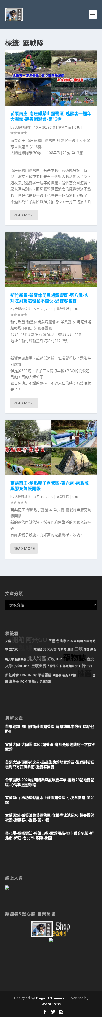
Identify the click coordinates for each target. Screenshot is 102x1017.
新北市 (9, 659)
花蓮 (86, 649)
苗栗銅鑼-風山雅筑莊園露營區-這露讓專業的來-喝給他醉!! (49, 729)
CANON (25, 675)
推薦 (84, 673)
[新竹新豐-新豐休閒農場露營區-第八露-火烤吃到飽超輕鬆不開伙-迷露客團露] (51, 259)
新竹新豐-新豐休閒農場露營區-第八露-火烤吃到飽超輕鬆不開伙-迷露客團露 (49, 298)
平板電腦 (45, 675)
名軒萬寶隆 (67, 666)
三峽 (78, 649)
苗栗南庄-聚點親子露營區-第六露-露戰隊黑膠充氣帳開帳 (49, 485)
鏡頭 (80, 641)
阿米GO (36, 639)
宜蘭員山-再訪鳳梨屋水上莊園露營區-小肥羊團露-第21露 (50, 800)
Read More (24, 215)
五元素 (13, 649)
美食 (93, 649)
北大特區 (36, 658)
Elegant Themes (50, 998)
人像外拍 (53, 666)
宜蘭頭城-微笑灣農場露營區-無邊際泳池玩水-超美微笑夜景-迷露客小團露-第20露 (49, 817)
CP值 (72, 675)
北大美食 (50, 649)
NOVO (71, 641)
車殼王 (14, 681)
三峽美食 (38, 665)
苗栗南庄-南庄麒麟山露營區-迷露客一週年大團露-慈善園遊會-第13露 (51, 116)
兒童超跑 (45, 681)
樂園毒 (57, 675)
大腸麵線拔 (23, 127)
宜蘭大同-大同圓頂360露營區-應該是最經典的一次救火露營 (50, 747)
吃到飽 (62, 649)
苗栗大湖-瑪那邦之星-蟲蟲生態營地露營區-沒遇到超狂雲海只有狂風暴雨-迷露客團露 (49, 764)
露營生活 (64, 127)
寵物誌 (74, 657)
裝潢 (65, 675)
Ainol (26, 666)
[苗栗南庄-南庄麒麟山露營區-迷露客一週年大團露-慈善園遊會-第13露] (51, 78)
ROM (23, 681)
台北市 (61, 641)
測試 (70, 649)
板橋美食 (20, 659)
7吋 (34, 675)
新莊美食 (12, 675)
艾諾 (8, 641)
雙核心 (33, 681)
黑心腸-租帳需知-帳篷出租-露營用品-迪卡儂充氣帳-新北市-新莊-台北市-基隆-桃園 (49, 835)
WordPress (51, 1003)
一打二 (91, 666)
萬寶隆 (37, 649)
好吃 (51, 658)
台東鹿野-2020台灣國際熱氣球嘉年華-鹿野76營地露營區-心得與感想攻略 (49, 782)
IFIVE (59, 659)
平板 (51, 641)
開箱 (18, 639)
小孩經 (18, 666)
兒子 (78, 666)
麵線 (25, 648)
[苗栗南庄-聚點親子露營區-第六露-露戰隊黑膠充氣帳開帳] (51, 447)
